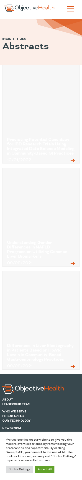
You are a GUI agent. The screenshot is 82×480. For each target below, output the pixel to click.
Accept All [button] (45, 469)
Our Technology (16, 421)
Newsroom (11, 428)
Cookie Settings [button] (19, 469)
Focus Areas (13, 416)
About (7, 399)
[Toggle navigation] (70, 10)
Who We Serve (14, 411)
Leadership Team (16, 404)
